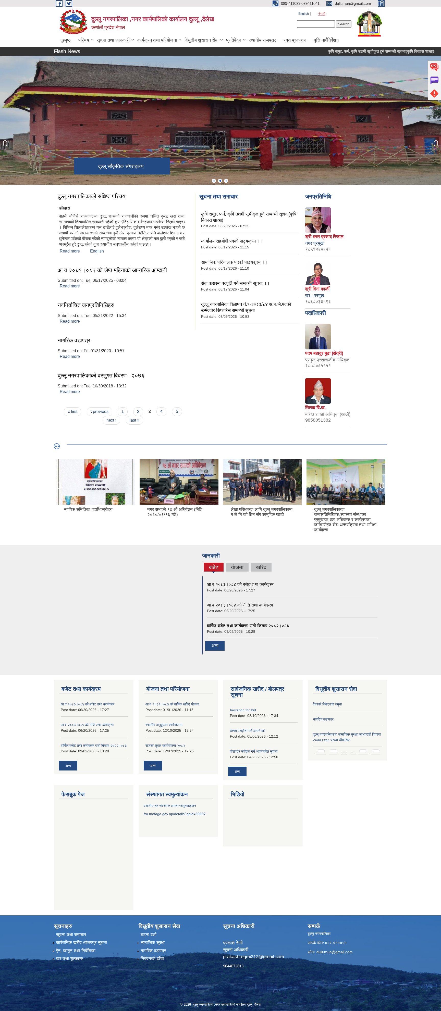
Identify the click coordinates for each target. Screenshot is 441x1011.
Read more (70, 251)
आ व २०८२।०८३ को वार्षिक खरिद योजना (172, 704)
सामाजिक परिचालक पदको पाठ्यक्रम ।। (234, 262)
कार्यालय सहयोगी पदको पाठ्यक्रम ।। (232, 241)
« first (72, 411)
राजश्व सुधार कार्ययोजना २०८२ (165, 745)
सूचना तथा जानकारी (113, 40)
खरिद (261, 567)
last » (134, 420)
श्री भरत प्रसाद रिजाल (324, 236)
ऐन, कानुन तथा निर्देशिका (75, 950)
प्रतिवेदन (233, 40)
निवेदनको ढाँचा (152, 958)
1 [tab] (214, 181)
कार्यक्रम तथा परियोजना (157, 40)
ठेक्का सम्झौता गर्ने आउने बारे (247, 731)
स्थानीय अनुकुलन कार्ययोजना (163, 725)
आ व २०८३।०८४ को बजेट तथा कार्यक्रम (240, 584)
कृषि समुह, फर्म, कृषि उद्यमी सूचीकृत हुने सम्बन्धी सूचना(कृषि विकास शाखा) (357, 51)
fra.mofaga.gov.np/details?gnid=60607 (175, 814)
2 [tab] (220, 181)
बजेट (213, 568)
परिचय (83, 40)
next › (111, 420)
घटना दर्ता (148, 934)
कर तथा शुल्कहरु (69, 958)
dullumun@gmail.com (334, 952)
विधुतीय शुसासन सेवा (201, 40)
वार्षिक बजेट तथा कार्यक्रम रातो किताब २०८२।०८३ (248, 625)
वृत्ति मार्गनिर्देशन (326, 40)
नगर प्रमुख (314, 243)
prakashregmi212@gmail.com (253, 956)
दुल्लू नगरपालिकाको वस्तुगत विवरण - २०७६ (101, 375)
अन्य (215, 645)
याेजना (237, 567)
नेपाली (321, 14)
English (303, 14)
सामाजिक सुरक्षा (153, 942)
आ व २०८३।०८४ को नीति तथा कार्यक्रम (240, 605)
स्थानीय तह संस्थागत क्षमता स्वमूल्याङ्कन (170, 806)
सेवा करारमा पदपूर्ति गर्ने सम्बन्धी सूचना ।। (235, 283)
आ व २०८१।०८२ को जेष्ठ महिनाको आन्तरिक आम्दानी (112, 270)
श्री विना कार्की (317, 289)
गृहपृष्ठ (65, 40)
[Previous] (5, 143)
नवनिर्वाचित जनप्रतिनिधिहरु (86, 305)
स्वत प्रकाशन (295, 40)
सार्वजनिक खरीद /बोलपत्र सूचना (81, 942)
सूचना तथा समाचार (71, 934)
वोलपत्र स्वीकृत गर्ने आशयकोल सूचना (253, 751)
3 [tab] (226, 181)
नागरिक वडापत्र (74, 340)
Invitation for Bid (243, 710)
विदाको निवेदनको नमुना (327, 704)
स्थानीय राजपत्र (262, 40)
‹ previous (99, 411)
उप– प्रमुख (314, 295)
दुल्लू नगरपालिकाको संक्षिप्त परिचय (91, 196)
